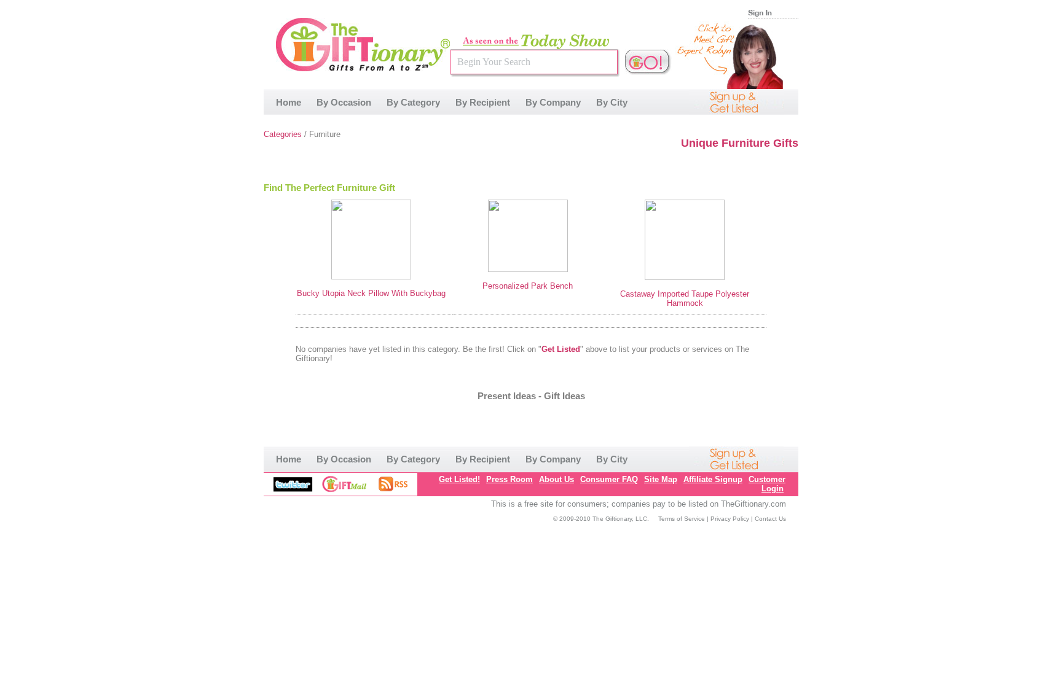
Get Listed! (459, 479)
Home (288, 102)
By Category (413, 102)
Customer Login (767, 484)
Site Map (660, 479)
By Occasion (344, 102)
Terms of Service (681, 518)
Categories (283, 134)
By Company (553, 102)
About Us (556, 479)
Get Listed (560, 349)
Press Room (509, 479)
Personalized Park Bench (527, 285)
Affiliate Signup (712, 479)
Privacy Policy (729, 518)
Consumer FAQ (609, 479)
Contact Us (770, 518)
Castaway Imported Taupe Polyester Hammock (684, 298)
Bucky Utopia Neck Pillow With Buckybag (371, 293)
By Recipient (482, 102)
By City (611, 102)
